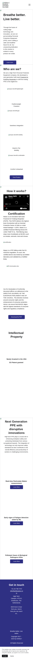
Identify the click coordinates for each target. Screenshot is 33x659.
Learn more (10, 62)
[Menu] (29, 4)
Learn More (16, 487)
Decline (12, 656)
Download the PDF (16, 317)
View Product (16, 177)
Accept (4, 656)
